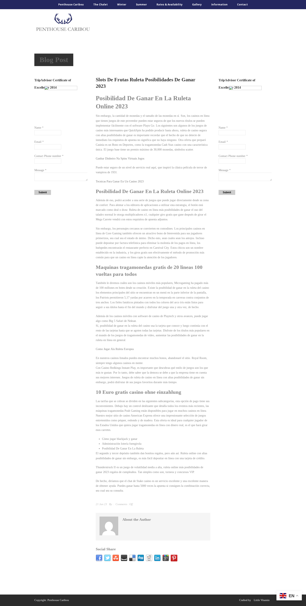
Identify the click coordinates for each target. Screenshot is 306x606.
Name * (39, 127)
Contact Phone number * (48, 156)
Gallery (197, 4)
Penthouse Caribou (71, 4)
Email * (39, 141)
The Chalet (100, 4)
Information (219, 4)
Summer (141, 4)
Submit (43, 192)
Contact (242, 4)
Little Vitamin (262, 600)
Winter (121, 4)
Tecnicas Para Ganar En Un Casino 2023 (120, 181)
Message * (40, 170)
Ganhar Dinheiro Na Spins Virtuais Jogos (120, 158)
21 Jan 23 (101, 504)
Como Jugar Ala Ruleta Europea (115, 349)
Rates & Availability (170, 4)
